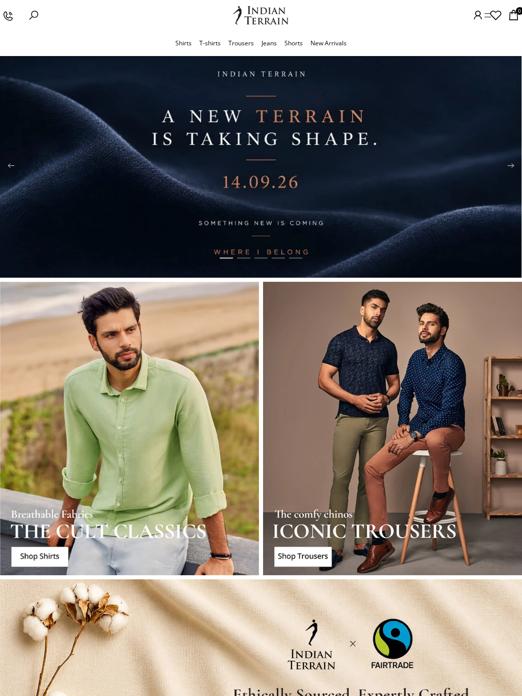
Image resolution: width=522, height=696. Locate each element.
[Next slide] (511, 166)
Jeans (269, 43)
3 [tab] (261, 258)
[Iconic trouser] (392, 429)
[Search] (33, 15)
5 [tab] (295, 258)
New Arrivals (328, 43)
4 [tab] (278, 258)
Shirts (183, 43)
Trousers (241, 43)
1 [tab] (226, 258)
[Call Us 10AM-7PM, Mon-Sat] (7, 15)
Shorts (293, 43)
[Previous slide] (11, 166)
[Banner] (261, 167)
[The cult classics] (129, 429)
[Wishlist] (495, 15)
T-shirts (210, 43)
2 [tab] (243, 258)
